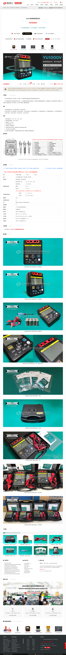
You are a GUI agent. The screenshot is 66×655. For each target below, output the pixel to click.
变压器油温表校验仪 (14, 651)
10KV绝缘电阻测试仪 (48, 632)
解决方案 (36, 4)
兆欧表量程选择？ (27, 33)
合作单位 (28, 643)
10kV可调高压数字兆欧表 (42, 49)
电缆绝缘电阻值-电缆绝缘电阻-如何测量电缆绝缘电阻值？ (13, 564)
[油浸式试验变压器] (17, 626)
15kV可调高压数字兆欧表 (38, 632)
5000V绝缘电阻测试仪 (33, 49)
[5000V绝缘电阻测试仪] (58, 626)
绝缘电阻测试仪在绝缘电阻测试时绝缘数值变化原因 (12, 571)
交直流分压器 (26, 567)
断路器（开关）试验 (6, 643)
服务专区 (46, 4)
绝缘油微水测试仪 (14, 648)
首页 (28, 4)
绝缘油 (4, 651)
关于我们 (56, 4)
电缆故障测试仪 (5, 647)
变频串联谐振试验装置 (7, 632)
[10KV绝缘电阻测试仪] (48, 626)
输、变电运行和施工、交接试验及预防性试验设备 (49, 563)
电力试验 (33, 644)
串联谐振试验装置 (5, 639)
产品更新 (28, 644)
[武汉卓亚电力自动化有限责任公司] (12, 2)
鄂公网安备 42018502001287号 (40, 654)
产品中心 (32, 4)
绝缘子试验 (8, 648)
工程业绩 (41, 4)
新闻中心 (51, 4)
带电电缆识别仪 (26, 564)
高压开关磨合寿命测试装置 (15, 644)
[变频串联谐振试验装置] (7, 626)
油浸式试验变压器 (17, 632)
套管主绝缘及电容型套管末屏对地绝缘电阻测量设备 (12, 573)
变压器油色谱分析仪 (27, 572)
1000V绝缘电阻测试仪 (24, 7)
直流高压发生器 (13, 643)
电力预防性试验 (12, 7)
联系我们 (61, 4)
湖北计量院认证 (38, 34)
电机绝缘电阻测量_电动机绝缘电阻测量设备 (10, 567)
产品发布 (28, 649)
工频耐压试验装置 (14, 639)
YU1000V (6, 84)
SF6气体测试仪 (8, 651)
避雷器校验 (4, 648)
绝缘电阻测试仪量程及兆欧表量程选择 (10, 565)
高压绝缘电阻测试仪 (28, 632)
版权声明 (7, 654)
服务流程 (33, 640)
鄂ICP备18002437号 (31, 654)
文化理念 (28, 640)
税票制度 (33, 643)
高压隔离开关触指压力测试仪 (28, 568)
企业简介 (28, 639)
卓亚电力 (7, 7)
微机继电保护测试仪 (6, 644)
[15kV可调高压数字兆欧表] (38, 626)
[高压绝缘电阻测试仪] (28, 626)
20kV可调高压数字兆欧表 (52, 49)
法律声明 (4, 654)
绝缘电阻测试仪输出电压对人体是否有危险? (10, 568)
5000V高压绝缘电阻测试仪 (14, 49)
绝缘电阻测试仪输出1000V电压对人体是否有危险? (11, 569)
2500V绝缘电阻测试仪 (23, 49)
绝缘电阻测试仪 (17, 7)
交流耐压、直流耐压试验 (6, 640)
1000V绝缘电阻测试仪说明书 (19, 229)
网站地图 (11, 654)
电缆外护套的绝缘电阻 (7, 563)
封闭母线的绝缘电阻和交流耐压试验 (9, 572)
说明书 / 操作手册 (16, 33)
